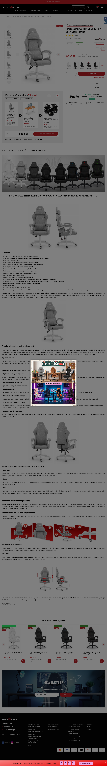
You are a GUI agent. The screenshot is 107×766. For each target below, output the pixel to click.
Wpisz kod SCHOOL (86, 763)
